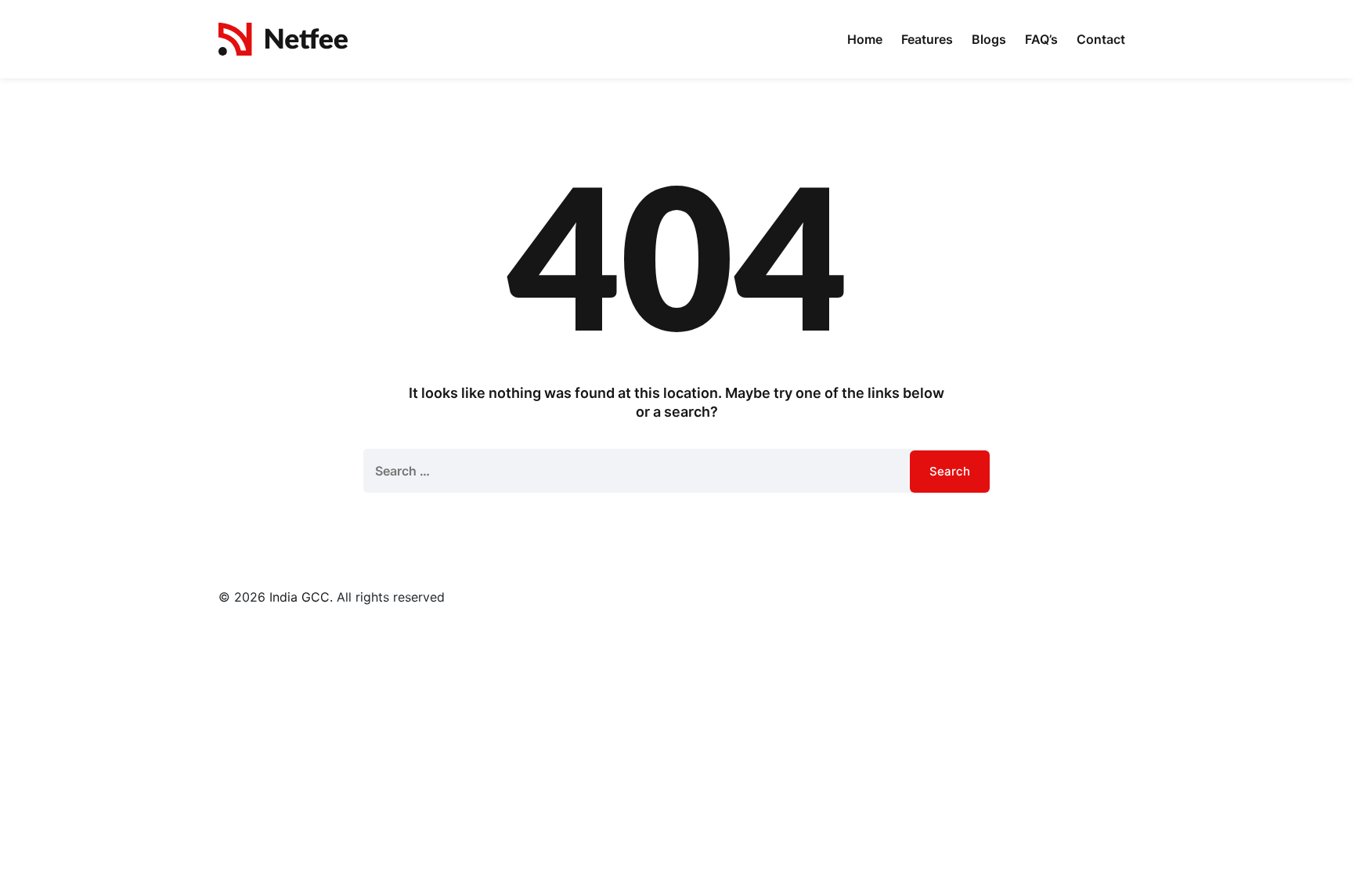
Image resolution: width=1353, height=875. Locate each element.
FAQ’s (1041, 39)
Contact (1101, 39)
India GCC (299, 597)
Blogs (989, 39)
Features (927, 39)
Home (864, 39)
